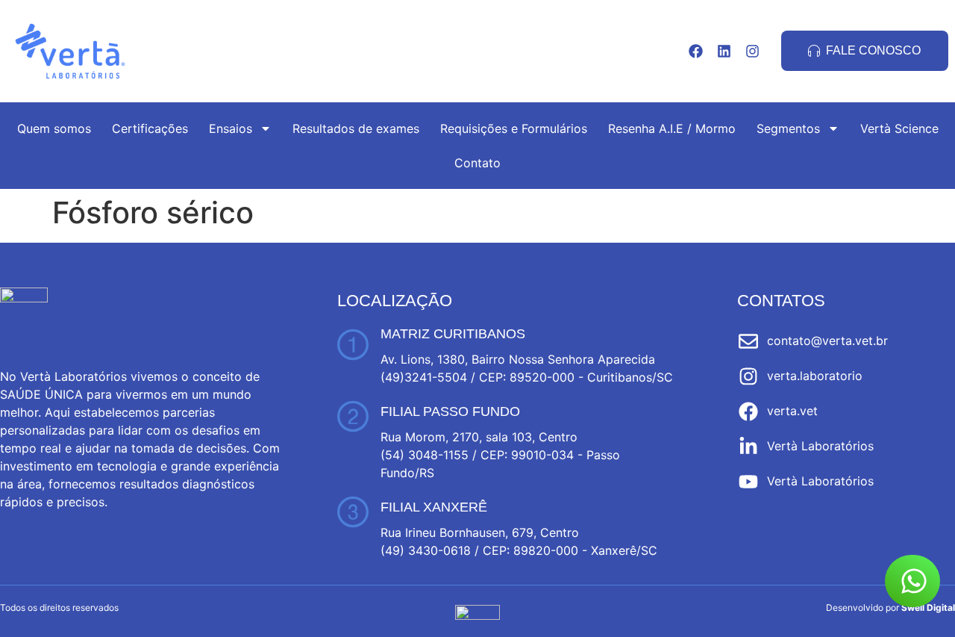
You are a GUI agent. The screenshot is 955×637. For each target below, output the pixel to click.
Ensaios (230, 128)
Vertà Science (899, 128)
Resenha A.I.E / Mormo (672, 128)
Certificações (150, 128)
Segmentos (788, 128)
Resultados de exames (355, 128)
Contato (477, 162)
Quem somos (54, 128)
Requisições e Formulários (513, 128)
